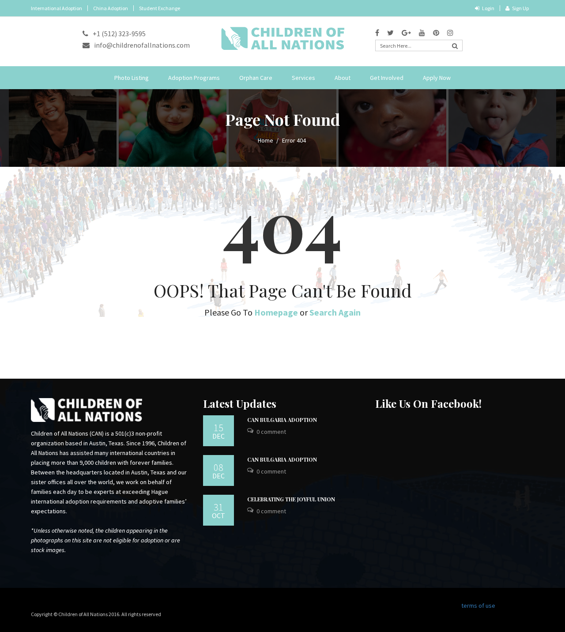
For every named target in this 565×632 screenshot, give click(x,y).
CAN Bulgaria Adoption (282, 419)
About (342, 78)
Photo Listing (131, 78)
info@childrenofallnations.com (142, 45)
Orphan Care (255, 78)
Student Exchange (159, 8)
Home (265, 140)
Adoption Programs (194, 78)
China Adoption (110, 8)
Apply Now (437, 78)
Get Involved (386, 78)
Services (303, 78)
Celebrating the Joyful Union (291, 499)
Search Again (335, 312)
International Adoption (56, 8)
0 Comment (271, 432)
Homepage (276, 312)
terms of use (478, 605)
